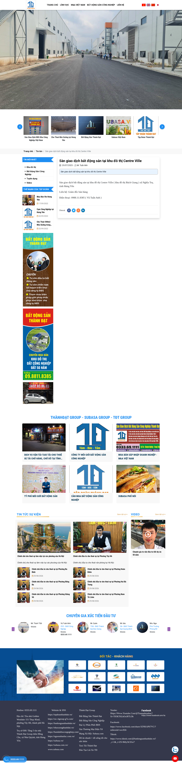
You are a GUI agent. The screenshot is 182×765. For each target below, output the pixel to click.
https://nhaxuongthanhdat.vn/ (61, 727)
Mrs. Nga (123, 623)
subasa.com (58, 749)
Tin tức (39, 151)
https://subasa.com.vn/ (58, 745)
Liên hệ (120, 5)
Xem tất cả (121, 514)
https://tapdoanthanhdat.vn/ (60, 714)
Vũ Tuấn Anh (36, 623)
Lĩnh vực (64, 5)
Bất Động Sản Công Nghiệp (101, 5)
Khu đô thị (31, 167)
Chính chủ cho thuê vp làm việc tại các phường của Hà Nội (40, 556)
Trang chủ (52, 5)
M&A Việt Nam (78, 5)
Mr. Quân (64, 623)
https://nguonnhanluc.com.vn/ (61, 736)
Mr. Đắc (93, 623)
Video (29, 183)
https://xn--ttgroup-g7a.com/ (60, 719)
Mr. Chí (152, 623)
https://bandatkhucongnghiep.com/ (63, 732)
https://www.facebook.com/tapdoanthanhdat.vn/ (161, 715)
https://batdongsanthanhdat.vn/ (61, 723)
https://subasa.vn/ (56, 740)
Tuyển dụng (31, 178)
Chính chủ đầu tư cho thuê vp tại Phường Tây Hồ (92, 556)
